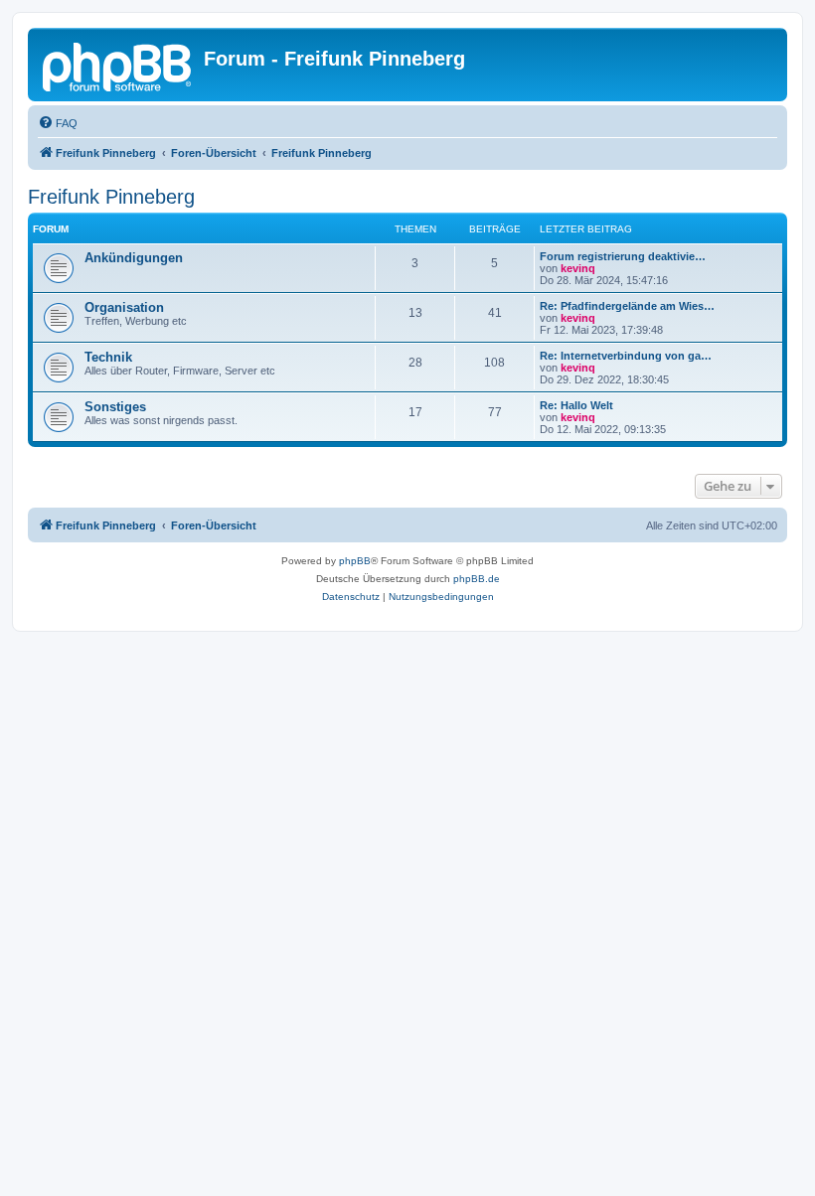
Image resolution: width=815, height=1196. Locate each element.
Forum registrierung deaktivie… (623, 256)
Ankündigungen (133, 257)
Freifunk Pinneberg (111, 197)
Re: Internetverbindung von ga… (626, 356)
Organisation (124, 307)
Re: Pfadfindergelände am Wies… (627, 306)
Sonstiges (115, 406)
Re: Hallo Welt (576, 405)
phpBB (355, 560)
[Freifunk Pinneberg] (118, 64)
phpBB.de (476, 578)
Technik (108, 357)
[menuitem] (58, 123)
